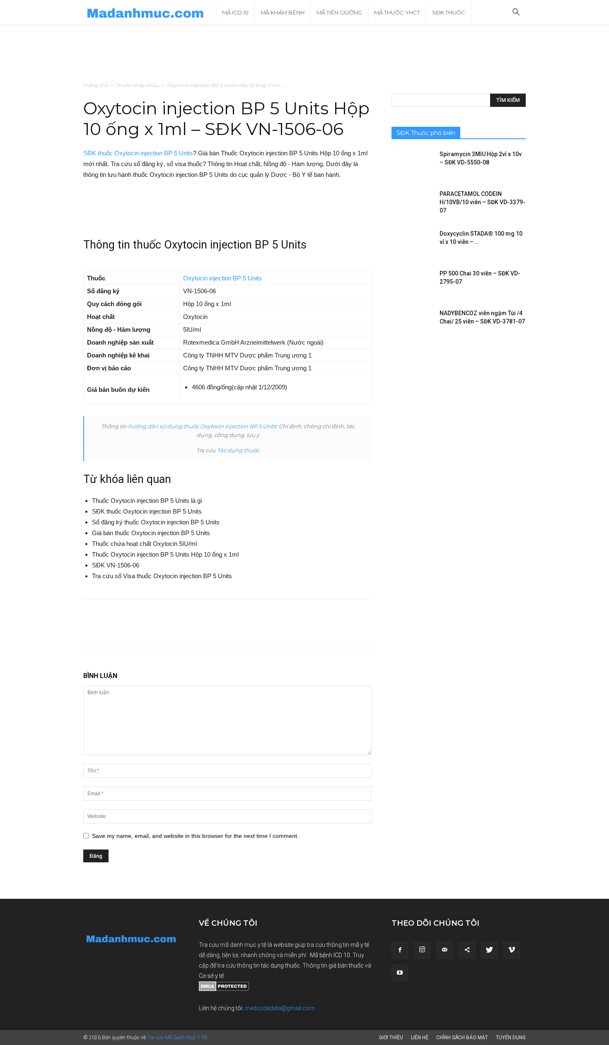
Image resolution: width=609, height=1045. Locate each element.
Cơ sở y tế (211, 976)
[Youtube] (400, 973)
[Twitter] (489, 950)
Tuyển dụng (511, 1037)
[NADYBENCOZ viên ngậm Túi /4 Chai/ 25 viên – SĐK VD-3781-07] (412, 323)
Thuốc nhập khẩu (137, 85)
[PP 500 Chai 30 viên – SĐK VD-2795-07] (412, 283)
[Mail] (444, 950)
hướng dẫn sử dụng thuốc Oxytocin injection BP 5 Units (202, 426)
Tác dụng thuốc (238, 450)
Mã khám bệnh (282, 12)
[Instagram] (422, 950)
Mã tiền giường (339, 12)
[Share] (467, 950)
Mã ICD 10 (235, 12)
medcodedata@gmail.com (280, 1008)
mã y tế (359, 944)
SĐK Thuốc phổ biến (425, 133)
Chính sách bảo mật (462, 1037)
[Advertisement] (304, 53)
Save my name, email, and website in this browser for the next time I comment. (195, 836)
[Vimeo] (511, 950)
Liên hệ (419, 1037)
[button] (516, 13)
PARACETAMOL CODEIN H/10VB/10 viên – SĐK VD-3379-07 (482, 202)
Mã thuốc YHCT (397, 12)
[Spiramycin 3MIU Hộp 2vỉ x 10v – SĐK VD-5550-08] (412, 164)
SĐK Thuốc (448, 12)
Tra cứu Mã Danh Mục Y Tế (177, 1037)
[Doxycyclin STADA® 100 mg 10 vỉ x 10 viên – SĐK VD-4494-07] (412, 243)
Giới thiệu (391, 1037)
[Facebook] (400, 950)
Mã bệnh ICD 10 (330, 955)
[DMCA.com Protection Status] (224, 989)
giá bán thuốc (346, 965)
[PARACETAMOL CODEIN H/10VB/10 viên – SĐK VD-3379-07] (412, 204)
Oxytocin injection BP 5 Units (222, 278)
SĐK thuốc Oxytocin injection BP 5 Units (138, 153)
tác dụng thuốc (280, 965)
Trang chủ (95, 85)
